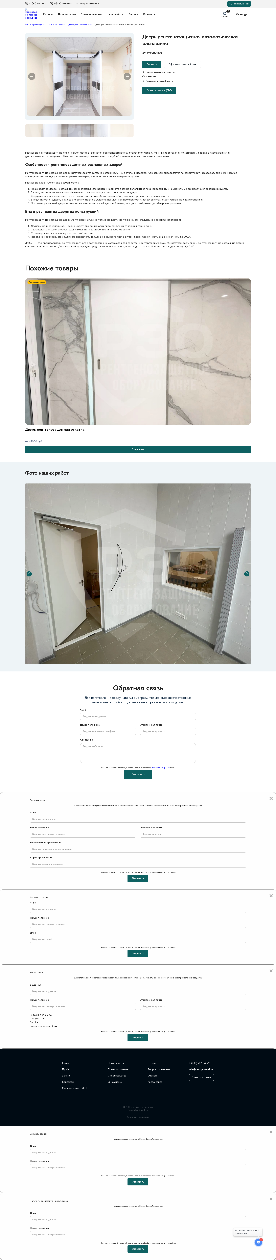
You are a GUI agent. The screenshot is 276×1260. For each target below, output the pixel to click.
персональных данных (160, 768)
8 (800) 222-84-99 (199, 1063)
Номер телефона (90, 725)
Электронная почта (151, 725)
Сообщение (86, 740)
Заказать (152, 64)
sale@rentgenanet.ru (201, 1069)
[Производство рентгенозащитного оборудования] (31, 14)
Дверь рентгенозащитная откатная (55, 429)
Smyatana (143, 1110)
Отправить (138, 774)
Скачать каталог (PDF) (159, 90)
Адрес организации (41, 857)
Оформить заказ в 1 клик (182, 64)
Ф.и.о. (83, 710)
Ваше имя (35, 985)
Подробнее (138, 449)
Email (33, 933)
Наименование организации (45, 842)
